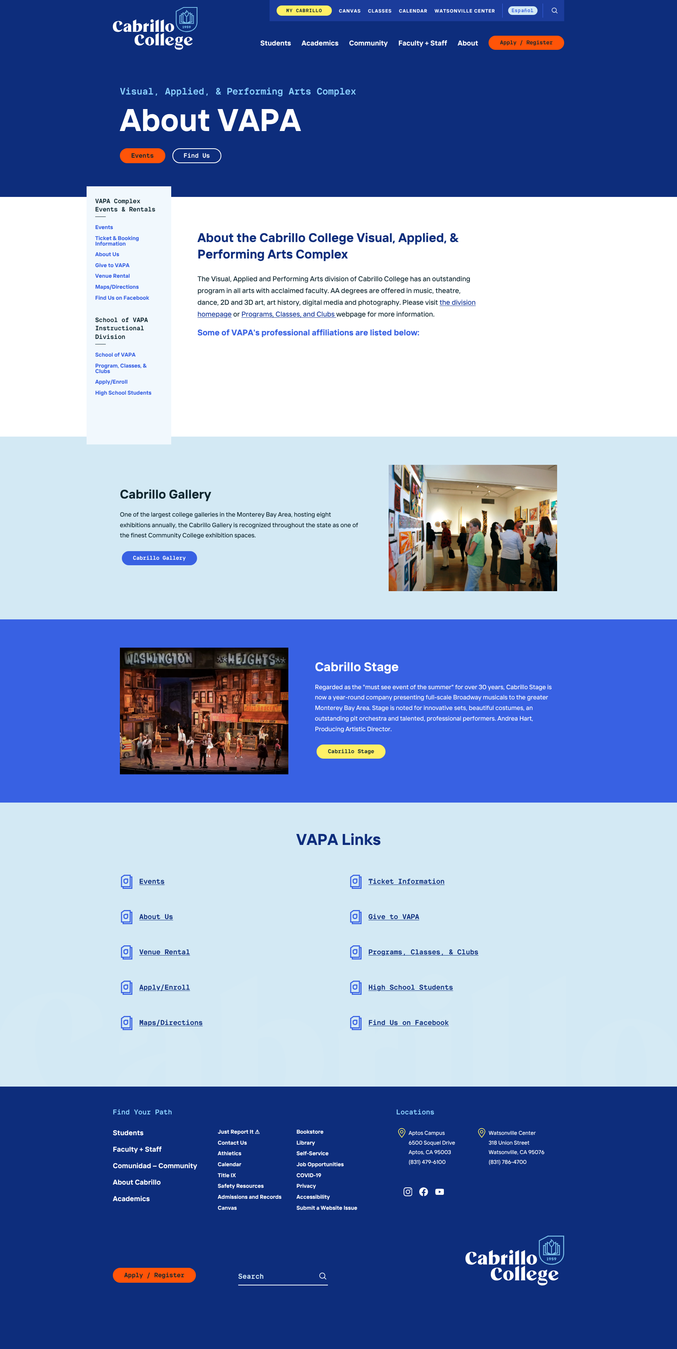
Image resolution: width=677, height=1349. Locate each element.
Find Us (197, 155)
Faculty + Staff (422, 42)
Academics (320, 42)
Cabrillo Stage (351, 751)
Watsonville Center (464, 10)
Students (276, 42)
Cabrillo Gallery (159, 558)
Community (368, 42)
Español (523, 10)
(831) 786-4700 (508, 1161)
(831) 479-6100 (427, 1161)
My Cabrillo (304, 10)
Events (142, 155)
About (468, 42)
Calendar (413, 10)
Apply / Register (526, 43)
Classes (380, 10)
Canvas (350, 10)
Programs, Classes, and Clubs (288, 313)
